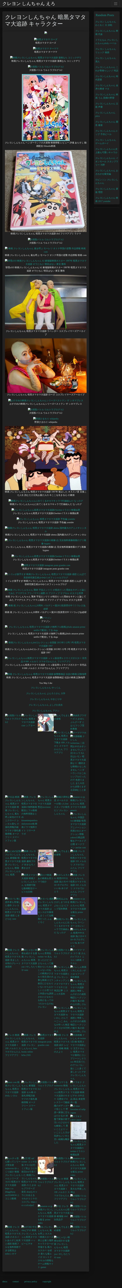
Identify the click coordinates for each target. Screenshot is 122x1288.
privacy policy (30, 1281)
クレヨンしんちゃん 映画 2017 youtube (106, 199)
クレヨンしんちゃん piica (105, 114)
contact (16, 1281)
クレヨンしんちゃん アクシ (45, 710)
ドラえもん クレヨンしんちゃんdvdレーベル (106, 42)
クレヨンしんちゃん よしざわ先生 (46, 705)
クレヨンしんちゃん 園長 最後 (106, 123)
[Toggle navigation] (116, 3)
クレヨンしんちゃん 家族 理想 (106, 190)
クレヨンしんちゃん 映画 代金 (106, 32)
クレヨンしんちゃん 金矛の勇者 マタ (106, 87)
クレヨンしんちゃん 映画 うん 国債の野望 (106, 96)
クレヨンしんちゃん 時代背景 (106, 78)
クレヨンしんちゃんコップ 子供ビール (106, 132)
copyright (47, 1281)
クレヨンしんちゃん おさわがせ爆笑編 (106, 172)
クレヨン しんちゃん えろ (28, 4)
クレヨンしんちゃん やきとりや (46, 699)
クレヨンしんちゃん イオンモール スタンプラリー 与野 (106, 161)
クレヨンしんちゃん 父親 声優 (106, 105)
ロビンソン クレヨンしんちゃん (106, 181)
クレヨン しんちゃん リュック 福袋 (105, 51)
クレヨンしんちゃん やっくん (46, 688)
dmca (4, 1281)
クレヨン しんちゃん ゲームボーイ (105, 142)
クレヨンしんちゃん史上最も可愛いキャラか (106, 151)
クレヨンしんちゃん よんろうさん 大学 (45, 693)
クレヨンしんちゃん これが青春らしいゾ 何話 (106, 69)
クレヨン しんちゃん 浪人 (105, 60)
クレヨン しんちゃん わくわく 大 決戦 (105, 23)
